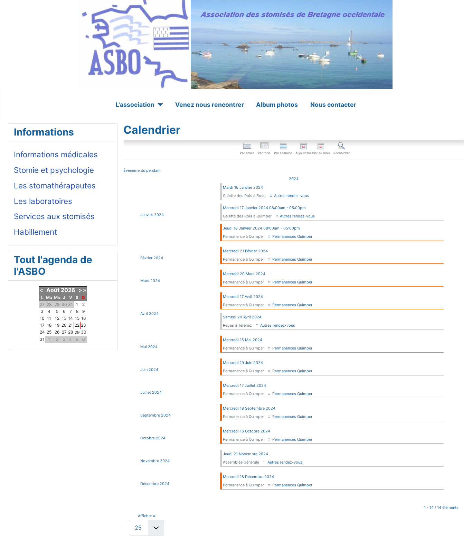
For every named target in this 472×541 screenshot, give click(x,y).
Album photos (277, 104)
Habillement (35, 231)
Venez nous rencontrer (209, 104)
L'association (135, 104)
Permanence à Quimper (243, 236)
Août (52, 290)
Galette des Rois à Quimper (247, 216)
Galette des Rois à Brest (244, 195)
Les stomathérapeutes (55, 185)
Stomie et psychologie (54, 170)
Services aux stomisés (54, 216)
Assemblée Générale (241, 462)
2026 (68, 290)
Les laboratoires (43, 201)
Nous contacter (333, 104)
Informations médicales (56, 154)
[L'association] (158, 104)
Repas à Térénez (237, 325)
